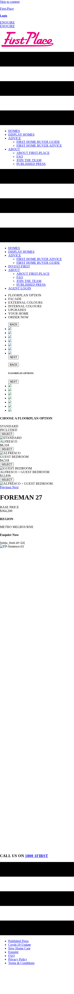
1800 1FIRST (36, 856)
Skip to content (10, 1)
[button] (7, 22)
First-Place (7, 8)
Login (3, 15)
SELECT (7, 433)
